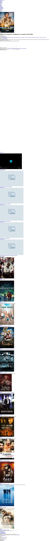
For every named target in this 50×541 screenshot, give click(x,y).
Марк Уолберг (8, 37)
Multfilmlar (1, 2)
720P (3, 169)
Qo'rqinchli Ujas (2, 8)
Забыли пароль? (4, 537)
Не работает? (1, 152)
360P (0, 169)
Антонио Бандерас (12, 37)
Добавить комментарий (3, 49)
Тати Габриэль (23, 37)
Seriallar (1, 1)
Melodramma (1, 7)
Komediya (1, 6)
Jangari (1, 5)
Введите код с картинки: (3, 47)
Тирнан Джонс (37, 37)
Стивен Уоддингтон (28, 37)
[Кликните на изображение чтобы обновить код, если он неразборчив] (16, 48)
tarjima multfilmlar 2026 (3, 533)
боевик (3, 38)
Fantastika (1, 10)
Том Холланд (4, 37)
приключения (6, 38)
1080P (5, 169)
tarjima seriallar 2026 (2, 532)
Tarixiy (1, 9)
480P (2, 169)
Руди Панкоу (40, 37)
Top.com (2, 0)
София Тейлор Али (18, 37)
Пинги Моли (32, 37)
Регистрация (3, 535)
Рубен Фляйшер (5, 36)
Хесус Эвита (44, 37)
